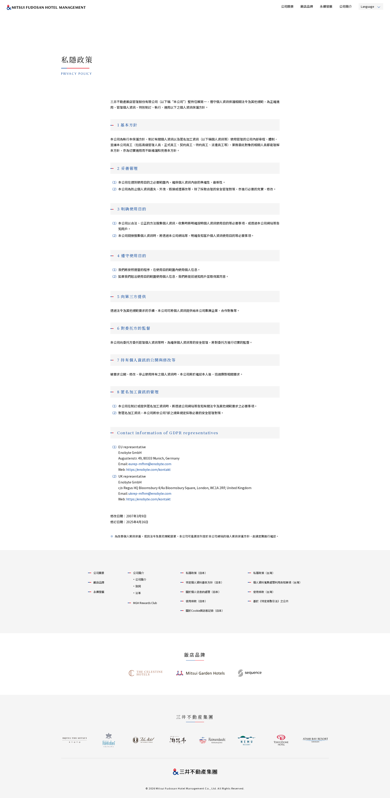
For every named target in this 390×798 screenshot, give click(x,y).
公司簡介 (345, 6)
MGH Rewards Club (145, 603)
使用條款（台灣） (264, 592)
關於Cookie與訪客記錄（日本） (205, 610)
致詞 (138, 586)
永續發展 (326, 6)
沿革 (138, 593)
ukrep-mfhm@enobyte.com (149, 493)
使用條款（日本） (196, 601)
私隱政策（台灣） (264, 573)
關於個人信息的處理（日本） (203, 592)
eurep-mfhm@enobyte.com (149, 464)
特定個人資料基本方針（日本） (205, 582)
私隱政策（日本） (196, 573)
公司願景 (287, 6)
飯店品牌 (306, 6)
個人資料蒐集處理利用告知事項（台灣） (277, 582)
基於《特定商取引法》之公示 (270, 601)
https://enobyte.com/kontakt (148, 469)
